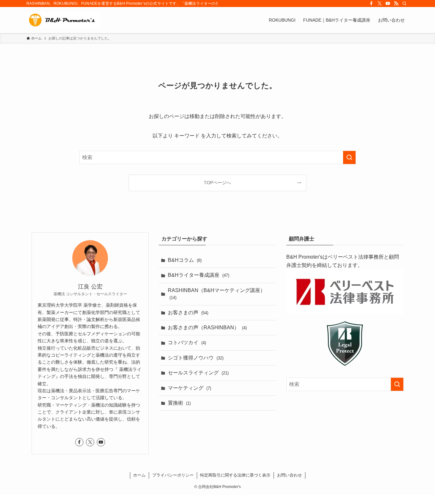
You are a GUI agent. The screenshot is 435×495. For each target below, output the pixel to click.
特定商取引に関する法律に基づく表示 (235, 475)
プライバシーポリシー (173, 475)
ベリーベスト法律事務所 (356, 257)
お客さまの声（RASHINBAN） (207, 327)
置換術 (179, 403)
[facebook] (371, 3)
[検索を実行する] (349, 157)
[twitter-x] (379, 3)
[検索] (404, 3)
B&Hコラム (185, 260)
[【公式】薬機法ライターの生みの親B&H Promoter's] (63, 20)
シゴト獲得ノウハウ (196, 357)
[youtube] (388, 3)
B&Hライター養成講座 (198, 275)
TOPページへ (217, 182)
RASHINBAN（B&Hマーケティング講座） (216, 294)
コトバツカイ (187, 342)
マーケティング (189, 388)
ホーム (139, 475)
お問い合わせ (289, 475)
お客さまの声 (188, 312)
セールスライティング (198, 372)
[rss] (396, 3)
